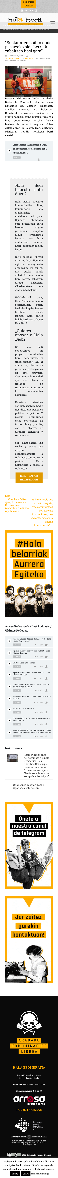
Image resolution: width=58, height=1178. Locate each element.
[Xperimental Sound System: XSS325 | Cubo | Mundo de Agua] (9, 653)
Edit (7, 495)
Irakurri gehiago (40, 1173)
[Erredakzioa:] (9, 151)
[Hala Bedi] (25, 21)
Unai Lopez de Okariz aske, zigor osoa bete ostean (28, 786)
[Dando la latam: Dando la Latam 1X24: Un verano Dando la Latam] (9, 687)
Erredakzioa (12, 58)
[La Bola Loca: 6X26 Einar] (9, 664)
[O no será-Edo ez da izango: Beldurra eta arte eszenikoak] (9, 720)
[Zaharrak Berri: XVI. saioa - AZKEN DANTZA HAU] (9, 699)
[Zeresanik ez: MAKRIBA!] (9, 709)
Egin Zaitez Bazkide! (28, 4)
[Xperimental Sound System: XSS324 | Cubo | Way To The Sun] (9, 675)
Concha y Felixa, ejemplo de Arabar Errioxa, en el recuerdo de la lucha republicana (17, 505)
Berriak (29, 58)
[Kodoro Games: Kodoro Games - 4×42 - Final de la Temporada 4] (9, 641)
